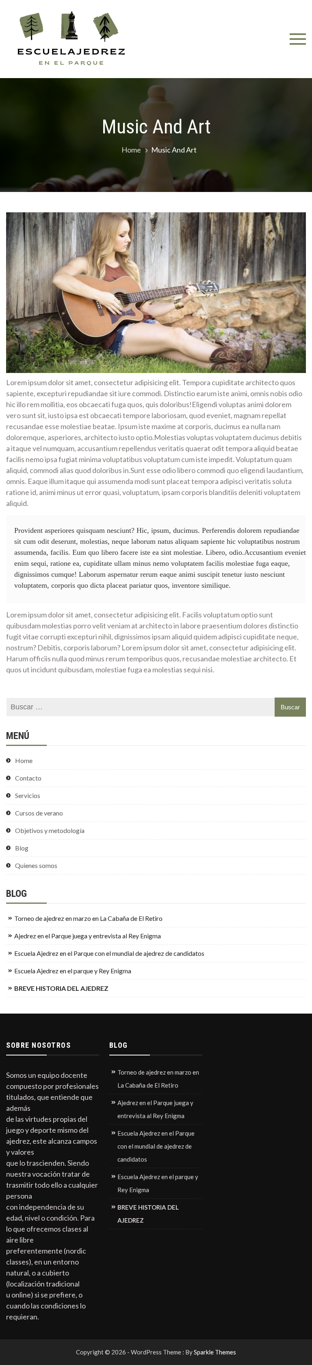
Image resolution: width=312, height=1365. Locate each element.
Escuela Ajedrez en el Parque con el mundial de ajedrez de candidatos (109, 953)
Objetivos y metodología (49, 830)
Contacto (28, 778)
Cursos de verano (39, 813)
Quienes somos (36, 865)
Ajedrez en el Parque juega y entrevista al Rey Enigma (87, 936)
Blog (21, 848)
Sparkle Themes (215, 1352)
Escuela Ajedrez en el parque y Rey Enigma (72, 971)
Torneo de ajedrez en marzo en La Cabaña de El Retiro (88, 918)
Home (23, 760)
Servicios (27, 795)
